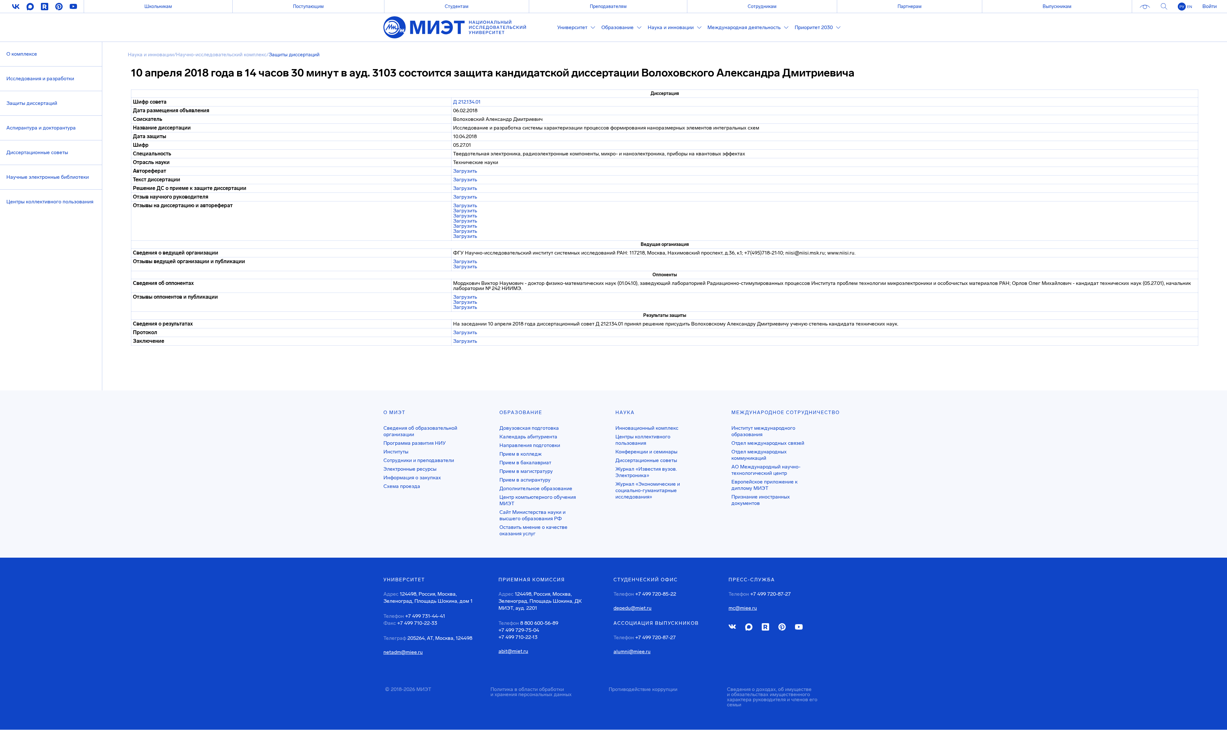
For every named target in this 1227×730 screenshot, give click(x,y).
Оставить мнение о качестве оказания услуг (533, 530)
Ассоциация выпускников (656, 623)
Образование (520, 412)
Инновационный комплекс (646, 428)
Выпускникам (1057, 6)
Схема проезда (401, 486)
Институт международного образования (763, 431)
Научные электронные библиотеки (47, 177)
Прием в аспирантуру (525, 480)
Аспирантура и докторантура (41, 128)
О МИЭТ (394, 412)
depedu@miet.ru (633, 608)
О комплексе (21, 54)
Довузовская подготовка (529, 428)
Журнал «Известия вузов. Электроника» (646, 472)
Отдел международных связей (767, 443)
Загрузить (465, 171)
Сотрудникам (762, 6)
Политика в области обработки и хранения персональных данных (531, 691)
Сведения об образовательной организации (420, 431)
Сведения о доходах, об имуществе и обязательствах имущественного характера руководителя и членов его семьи (772, 697)
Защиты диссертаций (31, 103)
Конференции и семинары (646, 452)
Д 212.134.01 (467, 102)
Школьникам (158, 6)
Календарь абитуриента (528, 437)
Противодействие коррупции (643, 689)
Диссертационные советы (37, 152)
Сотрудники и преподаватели (418, 460)
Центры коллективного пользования (49, 202)
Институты (395, 452)
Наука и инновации (151, 54)
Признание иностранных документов (760, 500)
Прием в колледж (520, 454)
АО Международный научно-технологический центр (765, 470)
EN (1189, 6)
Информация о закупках (412, 478)
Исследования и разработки (40, 78)
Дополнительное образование (535, 488)
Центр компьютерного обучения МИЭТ (537, 500)
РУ (1181, 6)
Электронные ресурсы (409, 469)
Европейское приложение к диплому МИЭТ (764, 485)
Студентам (456, 6)
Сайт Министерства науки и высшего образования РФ (532, 515)
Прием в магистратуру (526, 471)
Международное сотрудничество (785, 412)
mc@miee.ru (743, 608)
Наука (625, 412)
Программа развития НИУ (414, 443)
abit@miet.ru (513, 651)
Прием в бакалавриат (525, 462)
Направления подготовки (529, 445)
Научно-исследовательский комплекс (221, 54)
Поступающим (308, 6)
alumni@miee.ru (632, 651)
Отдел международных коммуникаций (759, 455)
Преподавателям (608, 6)
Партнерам (910, 6)
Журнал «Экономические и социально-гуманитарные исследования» (647, 490)
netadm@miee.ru (403, 652)
